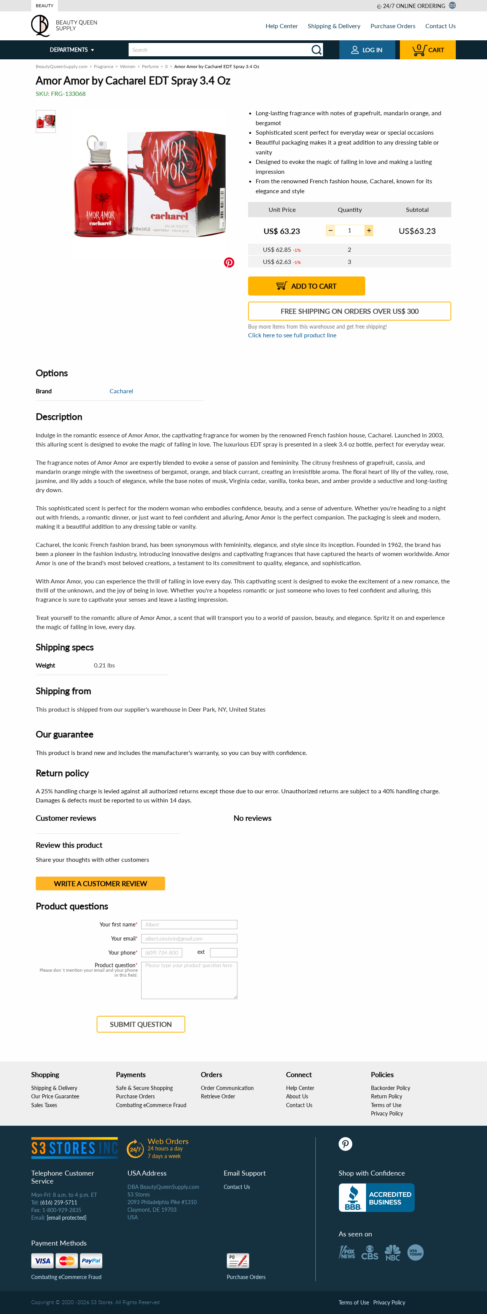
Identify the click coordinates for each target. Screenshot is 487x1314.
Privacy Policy (387, 1113)
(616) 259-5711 (58, 1202)
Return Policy (386, 1096)
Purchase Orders (393, 25)
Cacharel (121, 390)
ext (201, 952)
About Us (297, 1096)
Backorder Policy (390, 1088)
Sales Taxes (44, 1105)
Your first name (117, 924)
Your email (123, 938)
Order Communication (227, 1088)
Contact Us (440, 25)
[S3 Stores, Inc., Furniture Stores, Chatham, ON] (377, 1197)
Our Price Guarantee (55, 1096)
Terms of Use (386, 1105)
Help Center (282, 25)
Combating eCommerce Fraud (151, 1105)
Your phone (121, 952)
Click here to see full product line (292, 334)
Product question (115, 965)
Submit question (141, 1024)
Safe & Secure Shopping (144, 1088)
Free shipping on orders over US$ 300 (350, 311)
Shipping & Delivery (334, 25)
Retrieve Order (218, 1096)
